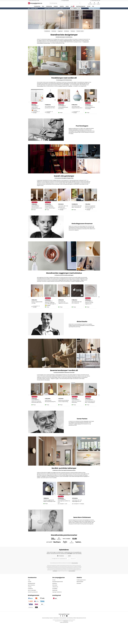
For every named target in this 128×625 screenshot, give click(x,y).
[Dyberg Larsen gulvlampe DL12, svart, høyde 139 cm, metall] (90, 200)
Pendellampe (47, 31)
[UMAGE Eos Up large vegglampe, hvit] (90, 296)
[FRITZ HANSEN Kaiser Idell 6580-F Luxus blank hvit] (77, 200)
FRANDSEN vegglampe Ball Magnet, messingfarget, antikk (49, 500)
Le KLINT (48, 278)
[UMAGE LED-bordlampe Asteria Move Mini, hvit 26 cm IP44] (37, 394)
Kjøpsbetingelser (80, 581)
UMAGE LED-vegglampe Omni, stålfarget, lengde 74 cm (50, 303)
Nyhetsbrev (54, 583)
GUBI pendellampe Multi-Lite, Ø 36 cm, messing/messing (63, 108)
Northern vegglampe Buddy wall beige (37, 302)
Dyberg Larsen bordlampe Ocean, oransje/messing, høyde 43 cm (63, 401)
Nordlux (85, 476)
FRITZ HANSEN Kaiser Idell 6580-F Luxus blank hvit (77, 206)
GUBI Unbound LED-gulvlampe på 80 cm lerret (37, 207)
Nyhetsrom (59, 592)
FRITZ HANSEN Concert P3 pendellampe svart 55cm (50, 107)
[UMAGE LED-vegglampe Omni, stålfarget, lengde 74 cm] (50, 296)
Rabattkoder (54, 590)
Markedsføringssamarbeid (57, 581)
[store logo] (35, 3)
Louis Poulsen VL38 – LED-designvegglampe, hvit (77, 500)
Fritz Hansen (47, 379)
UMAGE (49, 472)
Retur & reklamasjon (32, 590)
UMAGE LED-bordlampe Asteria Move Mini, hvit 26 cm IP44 (36, 402)
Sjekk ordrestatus (31, 585)
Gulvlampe (54, 31)
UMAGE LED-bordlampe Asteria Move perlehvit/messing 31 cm (76, 402)
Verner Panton (47, 43)
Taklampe (73, 31)
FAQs (29, 580)
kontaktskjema (55, 570)
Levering (29, 586)
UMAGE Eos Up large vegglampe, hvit (89, 303)
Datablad (35, 110)
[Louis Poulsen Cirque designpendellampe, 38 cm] (77, 101)
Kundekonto (30, 588)
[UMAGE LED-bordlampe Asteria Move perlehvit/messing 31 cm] (77, 394)
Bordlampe (66, 31)
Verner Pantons (40, 86)
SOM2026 (75, 8)
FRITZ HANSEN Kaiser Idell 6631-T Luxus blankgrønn (90, 402)
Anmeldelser (54, 588)
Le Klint (57, 378)
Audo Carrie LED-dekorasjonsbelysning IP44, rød (50, 401)
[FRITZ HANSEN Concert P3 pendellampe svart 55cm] (50, 101)
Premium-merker (80, 31)
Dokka (60, 86)
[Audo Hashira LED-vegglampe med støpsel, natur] (64, 296)
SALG (72, 6)
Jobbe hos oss (55, 586)
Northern (70, 86)
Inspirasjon (54, 592)
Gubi (70, 181)
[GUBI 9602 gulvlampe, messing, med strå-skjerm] (50, 200)
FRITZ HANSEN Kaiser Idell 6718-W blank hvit (77, 302)
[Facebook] (61, 616)
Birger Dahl (86, 41)
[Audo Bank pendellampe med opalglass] (90, 101)
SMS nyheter (54, 585)
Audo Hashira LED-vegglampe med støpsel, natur (63, 302)
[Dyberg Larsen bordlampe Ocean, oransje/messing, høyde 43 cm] (64, 394)
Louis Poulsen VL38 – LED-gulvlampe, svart (63, 206)
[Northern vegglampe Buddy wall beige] (37, 296)
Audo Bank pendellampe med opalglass (90, 108)
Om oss (53, 580)
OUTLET (88, 6)
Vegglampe (60, 31)
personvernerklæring (72, 570)
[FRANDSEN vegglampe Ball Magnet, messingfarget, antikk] (49, 493)
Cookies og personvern (81, 580)
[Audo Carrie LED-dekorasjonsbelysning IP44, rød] (50, 394)
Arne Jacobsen (40, 43)
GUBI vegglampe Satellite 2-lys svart (64, 501)
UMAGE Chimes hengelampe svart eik (36, 108)
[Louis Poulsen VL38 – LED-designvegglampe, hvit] (78, 493)
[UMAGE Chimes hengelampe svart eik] (37, 101)
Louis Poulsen (66, 83)
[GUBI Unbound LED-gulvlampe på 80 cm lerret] (37, 200)
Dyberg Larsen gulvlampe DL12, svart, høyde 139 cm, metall (90, 206)
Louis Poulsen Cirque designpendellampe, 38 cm (77, 107)
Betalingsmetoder (31, 583)
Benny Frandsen (76, 280)
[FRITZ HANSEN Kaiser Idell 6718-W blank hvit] (77, 296)
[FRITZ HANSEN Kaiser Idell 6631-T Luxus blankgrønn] (90, 394)
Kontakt (29, 581)
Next (99, 102)
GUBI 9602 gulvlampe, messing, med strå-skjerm (50, 207)
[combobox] (65, 3)
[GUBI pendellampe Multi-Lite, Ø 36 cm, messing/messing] (64, 101)
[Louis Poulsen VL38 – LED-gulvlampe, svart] (64, 200)
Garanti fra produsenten (33, 592)
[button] (42, 100)
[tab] (39, 585)
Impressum (79, 583)
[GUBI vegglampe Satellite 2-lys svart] (64, 493)
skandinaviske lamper (68, 40)
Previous (29, 102)
